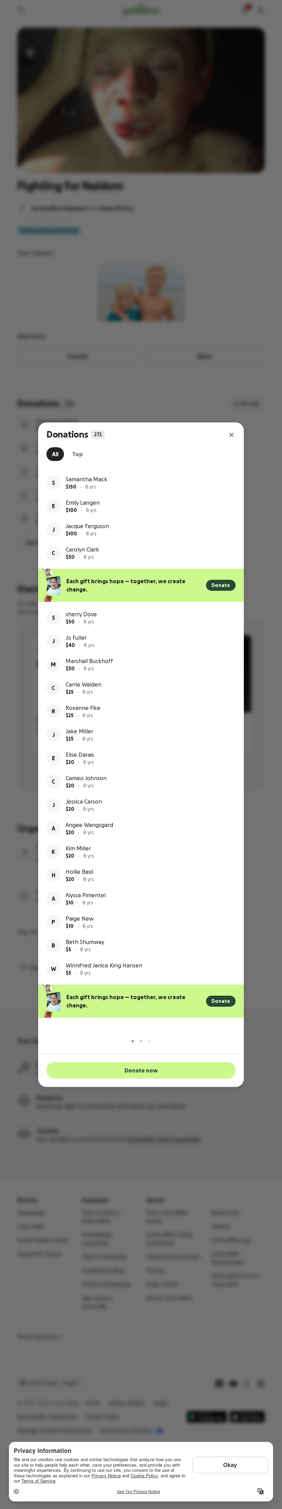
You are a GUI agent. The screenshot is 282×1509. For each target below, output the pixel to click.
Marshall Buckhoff (89, 661)
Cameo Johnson (86, 778)
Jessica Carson (84, 801)
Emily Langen (83, 503)
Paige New (80, 918)
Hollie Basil (79, 872)
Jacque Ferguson (87, 526)
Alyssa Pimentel (86, 895)
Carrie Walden (83, 684)
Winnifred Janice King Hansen (104, 965)
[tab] (55, 454)
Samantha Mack (86, 479)
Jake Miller (79, 731)
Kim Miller (78, 848)
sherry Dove (81, 614)
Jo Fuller (76, 638)
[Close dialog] (231, 435)
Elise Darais (80, 755)
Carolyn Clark (82, 549)
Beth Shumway (85, 942)
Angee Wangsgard (89, 825)
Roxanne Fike (83, 708)
